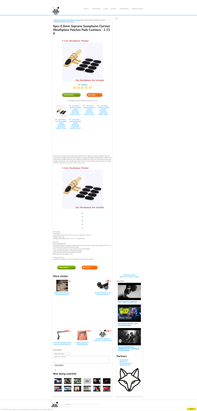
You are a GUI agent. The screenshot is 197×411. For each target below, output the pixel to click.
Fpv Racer (86, 8)
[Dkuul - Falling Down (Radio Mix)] (129, 299)
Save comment (59, 365)
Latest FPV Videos (124, 8)
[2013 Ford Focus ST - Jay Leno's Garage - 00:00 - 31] (106, 391)
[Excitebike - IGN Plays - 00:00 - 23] (58, 391)
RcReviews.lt (123, 361)
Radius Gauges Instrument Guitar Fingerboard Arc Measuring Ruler (62, 294)
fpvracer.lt (68, 404)
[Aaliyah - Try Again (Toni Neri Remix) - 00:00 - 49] (77, 391)
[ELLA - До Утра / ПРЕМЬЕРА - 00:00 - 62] (97, 391)
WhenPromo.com (125, 365)
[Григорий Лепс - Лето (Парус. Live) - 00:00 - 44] (97, 383)
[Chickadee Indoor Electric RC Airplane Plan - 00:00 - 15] (87, 383)
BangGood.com (124, 359)
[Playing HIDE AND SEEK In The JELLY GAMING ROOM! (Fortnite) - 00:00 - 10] (77, 383)
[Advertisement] (82, 142)
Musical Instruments (61, 20)
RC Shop (106, 8)
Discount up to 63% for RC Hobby (129, 276)
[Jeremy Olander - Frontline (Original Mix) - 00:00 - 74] (106, 383)
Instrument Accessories (74, 20)
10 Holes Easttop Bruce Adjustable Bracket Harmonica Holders (82, 344)
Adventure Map (96, 8)
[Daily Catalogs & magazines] (129, 392)
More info (50, 409)
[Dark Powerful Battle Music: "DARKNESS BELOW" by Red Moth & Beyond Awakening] (129, 345)
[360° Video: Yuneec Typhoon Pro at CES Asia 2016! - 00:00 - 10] (67, 391)
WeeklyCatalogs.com (126, 363)
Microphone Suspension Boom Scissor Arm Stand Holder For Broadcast (62, 344)
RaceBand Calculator (137, 8)
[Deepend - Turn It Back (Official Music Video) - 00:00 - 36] (58, 383)
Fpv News (113, 8)
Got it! (191, 409)
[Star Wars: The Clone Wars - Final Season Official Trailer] (129, 321)
